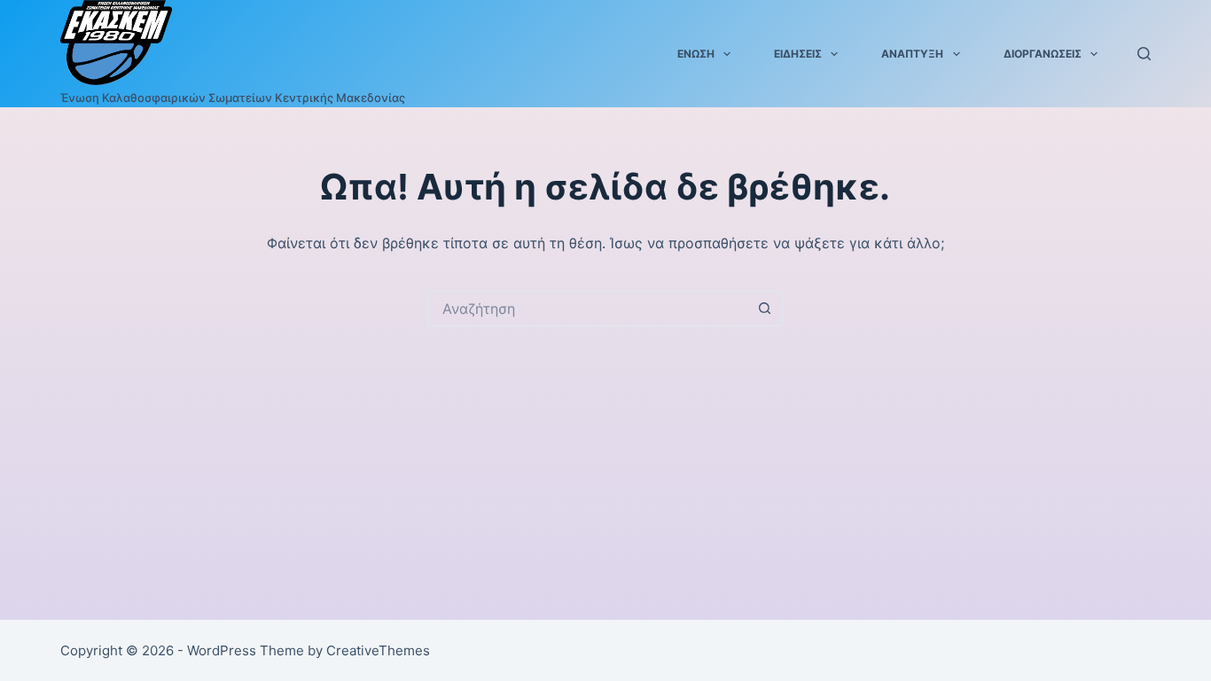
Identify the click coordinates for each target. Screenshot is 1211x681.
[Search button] (765, 308)
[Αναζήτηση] (1144, 53)
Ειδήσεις (798, 53)
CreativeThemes (378, 650)
